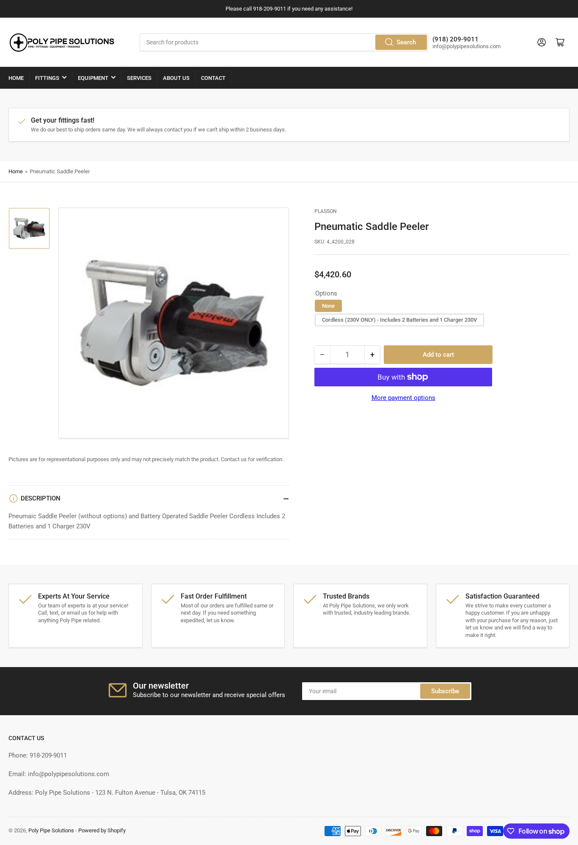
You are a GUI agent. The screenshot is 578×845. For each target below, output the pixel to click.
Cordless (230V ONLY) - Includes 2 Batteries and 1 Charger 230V (399, 320)
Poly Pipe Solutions (51, 830)
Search (406, 42)
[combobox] (284, 42)
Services (139, 78)
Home (16, 78)
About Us (176, 78)
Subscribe (445, 691)
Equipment (93, 78)
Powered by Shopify (102, 830)
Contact (213, 78)
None (328, 306)
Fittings (47, 78)
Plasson (325, 211)
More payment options (403, 398)
